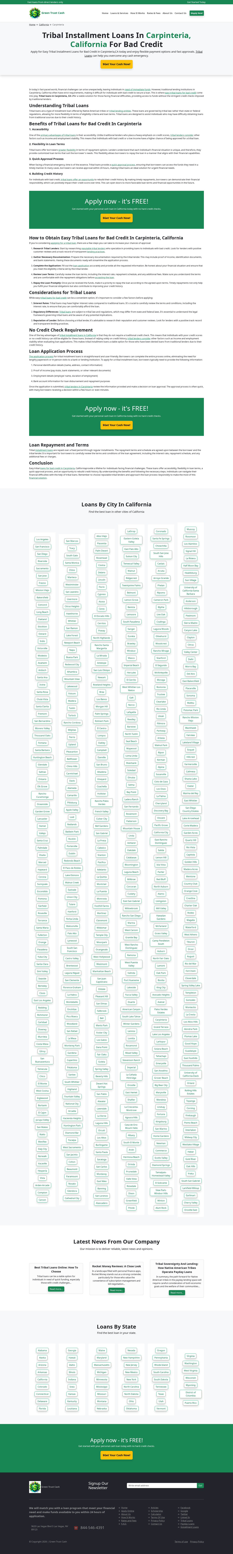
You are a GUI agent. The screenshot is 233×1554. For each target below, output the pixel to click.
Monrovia (102, 898)
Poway (101, 630)
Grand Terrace (161, 1027)
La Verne (101, 1115)
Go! (200, 1485)
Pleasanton (72, 751)
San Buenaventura (42, 1060)
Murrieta (42, 1036)
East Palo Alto (131, 549)
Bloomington (131, 864)
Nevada (131, 1350)
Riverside (42, 561)
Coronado (161, 531)
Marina (131, 922)
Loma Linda (131, 755)
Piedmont (191, 615)
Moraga (161, 679)
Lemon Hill (161, 857)
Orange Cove (190, 890)
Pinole (131, 1207)
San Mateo (42, 1127)
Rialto (42, 1134)
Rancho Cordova (72, 722)
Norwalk (42, 1156)
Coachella (102, 786)
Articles (154, 1507)
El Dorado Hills (101, 616)
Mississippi (101, 1386)
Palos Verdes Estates (161, 1011)
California (44, 24)
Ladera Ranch (131, 799)
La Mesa (72, 1038)
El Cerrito (131, 679)
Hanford (72, 911)
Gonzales (190, 1000)
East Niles (102, 1181)
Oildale (101, 989)
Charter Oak (190, 905)
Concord (42, 604)
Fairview (190, 735)
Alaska (42, 1357)
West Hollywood (101, 956)
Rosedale (131, 1186)
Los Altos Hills (191, 1021)
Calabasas (131, 857)
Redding (42, 1007)
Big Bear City (161, 1085)
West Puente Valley (131, 964)
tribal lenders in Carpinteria (79, 386)
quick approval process (123, 164)
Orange (42, 942)
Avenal (161, 1002)
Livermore (72, 599)
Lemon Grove (131, 599)
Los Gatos (102, 1039)
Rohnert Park (102, 721)
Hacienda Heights (72, 1118)
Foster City (101, 1032)
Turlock (72, 715)
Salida (161, 850)
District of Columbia (191, 1394)
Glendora (72, 1190)
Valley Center (190, 652)
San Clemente (72, 980)
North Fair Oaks (161, 958)
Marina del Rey (190, 793)
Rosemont (131, 813)
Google (184, 1510)
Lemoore (131, 614)
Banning (101, 1188)
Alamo (161, 893)
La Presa (101, 840)
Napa (72, 649)
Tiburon (191, 941)
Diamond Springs (161, 1165)
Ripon (161, 752)
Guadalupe (190, 1050)
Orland (190, 1083)
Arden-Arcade (42, 1185)
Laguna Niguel (72, 972)
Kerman (161, 759)
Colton (72, 1161)
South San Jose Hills (161, 555)
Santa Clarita (42, 706)
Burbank (42, 1105)
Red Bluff (161, 879)
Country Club (190, 883)
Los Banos (102, 699)
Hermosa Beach (131, 1157)
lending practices (96, 251)
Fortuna (161, 1114)
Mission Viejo (42, 590)
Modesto (42, 655)
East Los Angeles (42, 1000)
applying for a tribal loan (63, 243)
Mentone (190, 876)
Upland (72, 744)
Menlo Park (102, 1025)
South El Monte (131, 1142)
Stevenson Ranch (131, 1060)
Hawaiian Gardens (161, 917)
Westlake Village (190, 1144)
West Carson (131, 930)
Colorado (42, 1386)
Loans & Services (119, 13)
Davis (72, 780)
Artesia (161, 737)
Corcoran (131, 886)
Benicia (131, 607)
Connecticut (42, 1394)
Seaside (42, 978)
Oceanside (42, 804)
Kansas (72, 1394)
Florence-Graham (72, 987)
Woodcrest (161, 643)
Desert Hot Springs (101, 1085)
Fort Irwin (191, 970)
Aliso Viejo (102, 536)
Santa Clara (42, 964)
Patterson (131, 821)
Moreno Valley (42, 728)
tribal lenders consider (181, 135)
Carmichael (72, 773)
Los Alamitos (190, 543)
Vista (42, 1178)
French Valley (101, 811)
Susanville (161, 774)
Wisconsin (191, 1377)
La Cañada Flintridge (131, 1076)
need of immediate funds (137, 89)
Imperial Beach (131, 665)
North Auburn (161, 886)
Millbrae (131, 879)
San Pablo (102, 1094)
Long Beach (42, 612)
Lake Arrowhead (190, 818)
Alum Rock (161, 1207)
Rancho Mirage (161, 650)
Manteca (72, 577)
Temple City (102, 935)
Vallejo (42, 833)
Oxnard (42, 633)
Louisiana (72, 1408)
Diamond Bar (72, 1132)
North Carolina (131, 1386)
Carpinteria (161, 1019)
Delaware (42, 1401)
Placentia (101, 543)
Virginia (191, 1356)
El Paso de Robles (72, 867)
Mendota (161, 1099)
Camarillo (72, 795)
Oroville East (190, 1209)
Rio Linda (161, 708)
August (190, 956)
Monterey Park (72, 1045)
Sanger (131, 628)
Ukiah (161, 716)
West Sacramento (72, 1147)
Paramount (72, 1176)
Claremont (101, 920)
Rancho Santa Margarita (102, 647)
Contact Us (180, 13)
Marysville (161, 1092)
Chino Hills (72, 766)
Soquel (190, 749)
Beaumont (72, 1169)
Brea (101, 691)
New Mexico (131, 1372)
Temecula (42, 1069)
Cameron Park (161, 599)
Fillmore (161, 723)
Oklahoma (131, 1408)
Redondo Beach (72, 860)
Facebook (185, 1507)
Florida (42, 1408)
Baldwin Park (72, 831)
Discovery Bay (161, 810)
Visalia (42, 855)
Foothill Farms (102, 905)
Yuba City (42, 956)
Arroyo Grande (161, 578)
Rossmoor (190, 536)
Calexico (101, 847)
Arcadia (72, 1111)
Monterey (102, 1173)
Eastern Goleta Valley (131, 540)
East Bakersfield (191, 681)
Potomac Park (191, 710)
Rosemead (101, 557)
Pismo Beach (190, 1122)
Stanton (102, 855)
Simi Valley (42, 971)
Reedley (131, 719)
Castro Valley (72, 958)
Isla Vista (161, 864)
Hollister (101, 793)
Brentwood (72, 965)
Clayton (191, 637)
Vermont (161, 1408)
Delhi (190, 659)
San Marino (161, 1128)
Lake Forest (72, 635)
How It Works (137, 13)
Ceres (102, 608)
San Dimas (101, 1003)
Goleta (101, 1061)
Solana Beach (161, 1048)
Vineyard (101, 779)
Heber (191, 1151)
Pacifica (102, 862)
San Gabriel (102, 833)
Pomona (42, 898)
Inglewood (42, 1098)
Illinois (72, 1372)
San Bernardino (42, 721)
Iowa (72, 1386)
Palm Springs (101, 713)
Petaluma (72, 1067)
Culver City (101, 818)
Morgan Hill (102, 706)
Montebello (72, 1002)
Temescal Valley (131, 563)
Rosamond (131, 1045)
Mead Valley (131, 1052)
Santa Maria (42, 927)
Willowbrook (131, 908)
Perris (72, 737)
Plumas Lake (190, 1036)
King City (161, 987)
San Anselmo (161, 1070)
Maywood (131, 748)
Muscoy (191, 529)
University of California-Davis (191, 1074)
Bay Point (131, 792)
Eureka (131, 636)
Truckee (161, 694)
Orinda (131, 1164)
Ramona (131, 955)
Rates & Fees (153, 13)
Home (105, 13)
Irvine (42, 684)
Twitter (184, 1514)
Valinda (131, 972)
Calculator (156, 1514)
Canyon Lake (190, 630)
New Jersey (131, 1364)
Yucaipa (72, 1140)
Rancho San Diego (131, 915)
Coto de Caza (161, 781)
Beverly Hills (102, 1076)
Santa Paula (102, 1152)
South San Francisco (72, 949)
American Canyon (131, 1009)
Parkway (161, 730)
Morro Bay (190, 666)
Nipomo (161, 592)
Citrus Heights (72, 606)
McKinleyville (161, 672)
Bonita (161, 980)
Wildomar (102, 927)
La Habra (72, 994)
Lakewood (72, 686)
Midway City (191, 1137)
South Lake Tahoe (131, 1016)
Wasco (131, 658)
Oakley (101, 742)
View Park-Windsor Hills (161, 1192)
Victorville (42, 648)
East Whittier (190, 800)
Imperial (131, 1067)
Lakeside (131, 987)
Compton (42, 1192)
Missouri (101, 1394)
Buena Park (72, 657)
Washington (190, 1363)
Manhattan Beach (102, 971)
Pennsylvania (161, 1357)
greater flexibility (67, 149)
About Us (167, 13)
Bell (102, 1018)
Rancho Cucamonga (42, 795)
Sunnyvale (42, 884)
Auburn (161, 951)
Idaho (72, 1364)
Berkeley (42, 985)
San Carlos (101, 1166)
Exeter (190, 786)
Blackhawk (190, 727)
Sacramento (42, 568)
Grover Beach (161, 1077)
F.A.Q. (124, 1523)
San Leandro (72, 591)
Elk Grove (42, 786)
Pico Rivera (72, 1016)
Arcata (161, 570)
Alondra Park (190, 1029)
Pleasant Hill (101, 996)
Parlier (161, 872)
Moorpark (102, 942)
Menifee (42, 1141)
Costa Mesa (42, 1044)
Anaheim (42, 662)
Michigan (101, 1372)
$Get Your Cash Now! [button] (116, 64)
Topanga (190, 1100)
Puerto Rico (191, 1402)
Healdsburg (191, 572)
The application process (41, 356)
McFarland (161, 926)
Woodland (72, 1023)
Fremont (42, 713)
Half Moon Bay (190, 565)
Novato (72, 1183)
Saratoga (101, 1159)
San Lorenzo (101, 1195)
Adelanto (101, 869)
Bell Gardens (101, 826)
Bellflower (72, 758)
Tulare (72, 904)
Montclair (102, 884)
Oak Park (161, 972)
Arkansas (42, 1372)
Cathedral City (72, 1198)
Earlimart (190, 1195)
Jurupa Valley (42, 1119)
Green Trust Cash (52, 13)
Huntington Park (72, 1125)
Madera (72, 700)
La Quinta (102, 876)
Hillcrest (190, 756)
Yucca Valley (131, 994)
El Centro (101, 728)
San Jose (42, 575)
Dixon (131, 1193)
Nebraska (102, 1408)
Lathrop (131, 531)
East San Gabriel (131, 901)
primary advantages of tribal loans (58, 135)
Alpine (161, 767)
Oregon (161, 1350)
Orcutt (101, 1130)
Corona (42, 876)
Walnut (131, 570)
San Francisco (42, 546)
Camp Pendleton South (161, 942)
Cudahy (131, 893)
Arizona (42, 1364)
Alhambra (72, 671)
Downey (42, 1029)
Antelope (101, 662)
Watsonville (72, 926)
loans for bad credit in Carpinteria (57, 468)
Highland (72, 1089)
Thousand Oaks (42, 735)
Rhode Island (161, 1364)
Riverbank (131, 763)
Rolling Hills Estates (191, 1092)
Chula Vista (42, 699)
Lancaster (42, 818)
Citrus (191, 644)
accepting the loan (104, 277)
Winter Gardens (131, 1023)
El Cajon (42, 1112)
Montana (101, 1401)
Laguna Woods (161, 628)
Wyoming (191, 1385)
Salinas (42, 771)
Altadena (101, 771)
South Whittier (72, 1081)
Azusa (102, 601)
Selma (131, 784)
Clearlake (161, 701)
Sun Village (190, 580)
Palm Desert (101, 550)
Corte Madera (191, 825)
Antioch (42, 670)
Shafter (131, 1099)
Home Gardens (161, 1136)
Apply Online (127, 1510)
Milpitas (72, 729)
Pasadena (42, 949)
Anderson (191, 601)
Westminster (72, 584)
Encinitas (72, 1009)
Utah (161, 1401)
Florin (102, 587)
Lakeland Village (190, 742)
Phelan (161, 585)
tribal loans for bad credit (53, 297)
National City (72, 1103)
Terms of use (181, 1541)
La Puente (102, 891)
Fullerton (42, 935)
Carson (42, 1199)
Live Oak (161, 614)
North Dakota (131, 1394)
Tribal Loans (187, 1520)
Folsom (72, 693)
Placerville (191, 688)
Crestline (190, 898)
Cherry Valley (190, 1202)
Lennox (131, 1031)
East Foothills (190, 1058)
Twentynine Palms (131, 585)
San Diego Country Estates (191, 809)
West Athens (190, 934)
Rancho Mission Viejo (191, 719)
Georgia (72, 1350)
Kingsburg (161, 1121)
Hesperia (42, 1170)
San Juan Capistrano (101, 980)
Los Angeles (42, 539)
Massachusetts (101, 1364)
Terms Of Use (158, 1517)
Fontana (42, 742)
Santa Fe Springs (161, 538)
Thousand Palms (190, 1065)
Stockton (42, 626)
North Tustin (131, 733)
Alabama (42, 1350)
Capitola (190, 854)
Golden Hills (191, 861)
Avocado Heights (161, 994)
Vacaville (42, 1163)
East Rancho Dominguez (161, 841)
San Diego (42, 553)
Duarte (131, 1002)
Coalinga (161, 621)
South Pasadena (131, 621)
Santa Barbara (42, 750)
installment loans (44, 450)
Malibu (190, 702)
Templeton (190, 992)
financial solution (38, 478)
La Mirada (102, 655)
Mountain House (131, 828)
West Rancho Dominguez (131, 946)
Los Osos (161, 788)
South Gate (72, 555)
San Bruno (101, 764)
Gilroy (42, 1051)
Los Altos (101, 1137)
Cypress (102, 594)
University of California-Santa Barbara (191, 590)
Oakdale (131, 850)
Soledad (131, 770)
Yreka (191, 1173)
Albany (131, 1135)
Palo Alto (72, 933)
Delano (101, 572)
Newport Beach (72, 642)
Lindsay (161, 1106)
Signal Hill (191, 551)
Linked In (185, 1517)
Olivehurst (161, 636)
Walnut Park (161, 745)
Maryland (102, 1357)
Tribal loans (65, 311)
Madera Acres (191, 869)
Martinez (101, 913)
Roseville (42, 913)
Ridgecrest (131, 578)
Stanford (161, 658)
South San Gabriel (190, 1180)
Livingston (161, 901)
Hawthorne (72, 613)
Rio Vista (190, 847)
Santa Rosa (42, 691)
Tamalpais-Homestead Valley (161, 1174)
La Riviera (191, 558)
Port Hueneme (131, 980)
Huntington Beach (42, 757)
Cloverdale (190, 978)
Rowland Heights (101, 684)
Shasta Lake (191, 778)
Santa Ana (42, 677)
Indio (42, 641)
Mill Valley (161, 908)
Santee (72, 1074)
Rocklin (72, 838)
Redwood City (72, 664)
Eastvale (72, 889)
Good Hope (191, 1043)
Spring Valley (101, 1069)
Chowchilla (161, 545)
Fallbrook (102, 1010)
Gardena (72, 1052)
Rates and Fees (128, 1520)
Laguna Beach (131, 872)
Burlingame (102, 1144)
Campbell (102, 750)
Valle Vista (131, 1178)
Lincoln (101, 579)
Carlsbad (42, 1022)
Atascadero (101, 1203)
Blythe (161, 607)
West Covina (42, 1090)
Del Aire (191, 673)
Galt (131, 697)
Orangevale (102, 949)
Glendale (42, 764)
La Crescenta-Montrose (131, 1108)
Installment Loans (190, 1527)
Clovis (42, 993)
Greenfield (131, 1200)
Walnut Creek (72, 882)
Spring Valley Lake (190, 985)
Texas (161, 1394)
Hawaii (72, 1357)
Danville (102, 757)
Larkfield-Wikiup (190, 1188)
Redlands (72, 824)
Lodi (72, 817)
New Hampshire (131, 1357)
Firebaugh (191, 1115)
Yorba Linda (72, 918)
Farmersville (190, 764)
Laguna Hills (101, 1123)
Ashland (131, 842)
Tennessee (161, 1386)
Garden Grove (42, 811)
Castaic (161, 563)
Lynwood (72, 940)
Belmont (131, 592)
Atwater (102, 1101)
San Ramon (72, 628)
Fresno (42, 582)
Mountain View (72, 679)
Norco (131, 704)
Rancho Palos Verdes (102, 802)
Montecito (190, 1007)
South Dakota (161, 1379)
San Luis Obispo (102, 670)
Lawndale (102, 1108)
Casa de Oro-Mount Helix (131, 1126)
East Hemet (131, 1092)
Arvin (131, 1149)
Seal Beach (131, 741)
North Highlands (101, 637)
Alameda (72, 788)
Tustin (72, 708)
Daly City (42, 1148)
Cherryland (161, 803)
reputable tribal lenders (93, 248)
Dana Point (101, 1047)
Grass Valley (161, 933)
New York (131, 1379)
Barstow (131, 726)
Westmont (101, 964)
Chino (72, 570)
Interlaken (190, 1129)
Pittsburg (72, 802)
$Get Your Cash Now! (116, 218)
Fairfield (42, 905)
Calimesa (190, 771)
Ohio (131, 1401)
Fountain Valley (72, 1096)
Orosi (190, 949)
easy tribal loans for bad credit (180, 92)
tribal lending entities (120, 110)
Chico (42, 1076)
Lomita (131, 1038)
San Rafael (72, 1031)
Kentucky (72, 1401)
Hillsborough (190, 608)
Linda (131, 835)
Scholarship (157, 1510)
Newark (102, 677)
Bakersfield (42, 597)
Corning (191, 1108)
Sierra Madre (190, 622)
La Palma (161, 796)
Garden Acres (191, 832)
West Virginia (190, 1370)
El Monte (42, 1083)
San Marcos (72, 540)
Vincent (161, 817)
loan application (81, 265)
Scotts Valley (161, 1157)
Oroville (131, 1085)
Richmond (42, 1014)
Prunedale (131, 1171)
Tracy (72, 548)
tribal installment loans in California (78, 335)
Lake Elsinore (72, 875)
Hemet (42, 826)
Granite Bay (131, 937)
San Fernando (131, 806)
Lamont (161, 965)
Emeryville (161, 1063)
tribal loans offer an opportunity (77, 179)
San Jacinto (72, 1154)
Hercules (131, 672)
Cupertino (72, 1060)
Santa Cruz (42, 840)
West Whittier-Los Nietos (131, 689)
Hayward (42, 869)
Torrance (42, 920)
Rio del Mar (190, 963)
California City (161, 832)
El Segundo (161, 665)
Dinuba (131, 777)
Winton (161, 1200)
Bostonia (161, 687)
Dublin (72, 853)
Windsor (131, 650)
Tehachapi (161, 1056)
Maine (102, 1350)
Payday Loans (187, 1523)
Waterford (190, 927)
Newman (161, 1143)
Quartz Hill (190, 840)
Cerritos (102, 623)
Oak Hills (190, 1166)
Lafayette (131, 712)
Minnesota (101, 1379)
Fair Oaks (102, 1054)
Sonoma (190, 695)
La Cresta (190, 1014)
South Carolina (161, 1372)
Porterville (72, 846)
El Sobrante (161, 1182)
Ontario (42, 779)
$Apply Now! (197, 13)
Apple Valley (72, 809)
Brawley (131, 643)
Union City (72, 897)
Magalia (191, 920)
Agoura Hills (131, 1117)
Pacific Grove (161, 825)
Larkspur (161, 1041)
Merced (42, 862)
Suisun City (131, 556)
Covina (101, 565)
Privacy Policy (158, 1520)
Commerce (161, 1150)
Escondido (42, 891)
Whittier (72, 620)
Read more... (56, 1289)
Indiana (72, 1379)
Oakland (42, 619)
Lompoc (102, 735)
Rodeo (190, 912)
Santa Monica (72, 562)
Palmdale (42, 847)
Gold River (190, 1159)
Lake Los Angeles (161, 1034)
